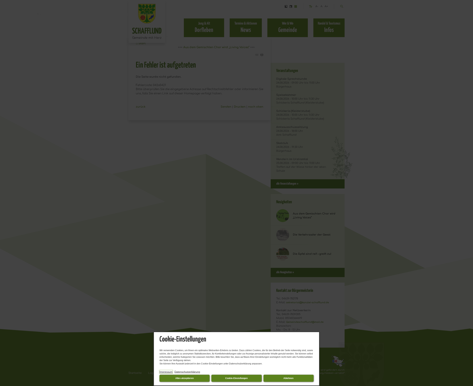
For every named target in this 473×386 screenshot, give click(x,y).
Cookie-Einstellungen (236, 378)
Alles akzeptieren (184, 378)
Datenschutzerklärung (187, 371)
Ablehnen (288, 378)
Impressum (166, 371)
